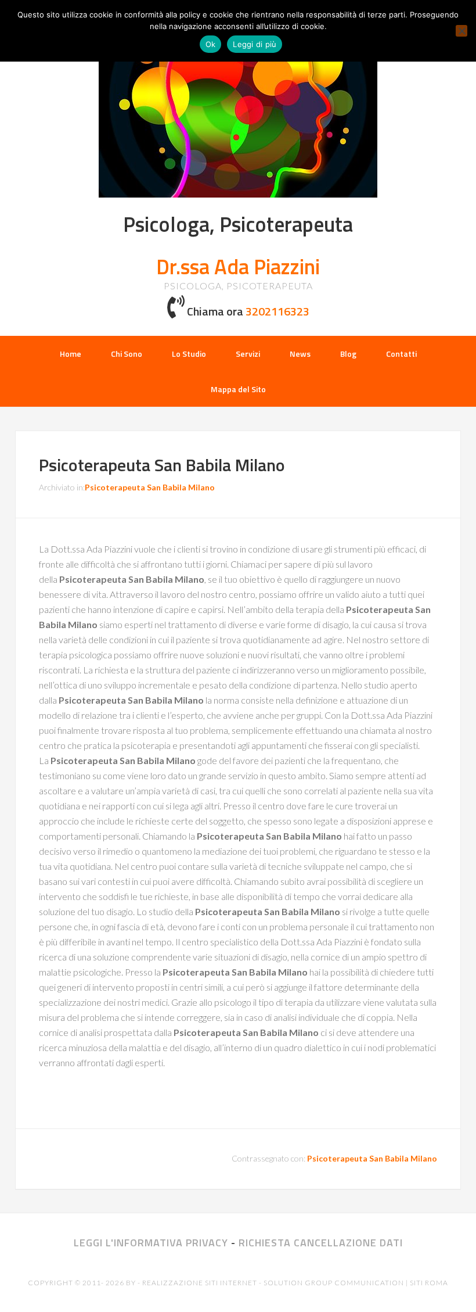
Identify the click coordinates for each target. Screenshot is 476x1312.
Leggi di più (254, 44)
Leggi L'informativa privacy (151, 1242)
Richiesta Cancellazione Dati (321, 1242)
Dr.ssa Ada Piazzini (238, 266)
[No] (461, 31)
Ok (210, 44)
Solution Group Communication (334, 1282)
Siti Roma (429, 1282)
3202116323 (277, 311)
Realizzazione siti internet (199, 1282)
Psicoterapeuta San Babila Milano (162, 464)
